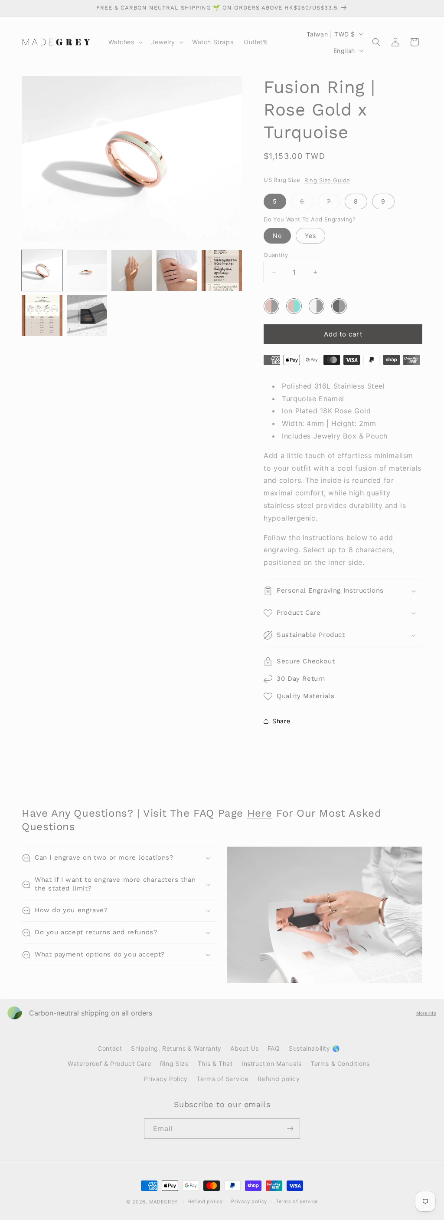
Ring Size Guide (327, 180)
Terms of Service (222, 1078)
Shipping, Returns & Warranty (176, 1048)
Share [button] (281, 721)
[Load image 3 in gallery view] (131, 270)
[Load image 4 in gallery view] (177, 270)
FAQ (274, 1048)
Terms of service (297, 1201)
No (277, 235)
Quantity (276, 254)
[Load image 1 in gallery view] (42, 270)
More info (426, 1013)
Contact (110, 1048)
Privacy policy (249, 1201)
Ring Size (174, 1063)
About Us (244, 1048)
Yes (310, 235)
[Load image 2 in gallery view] (87, 270)
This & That (215, 1063)
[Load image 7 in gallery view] (87, 315)
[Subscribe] (290, 1128)
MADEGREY (163, 1202)
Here (259, 813)
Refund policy (279, 1078)
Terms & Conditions (340, 1063)
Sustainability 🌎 (314, 1048)
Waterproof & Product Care (109, 1063)
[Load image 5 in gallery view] (222, 270)
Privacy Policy (165, 1078)
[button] (124, 42)
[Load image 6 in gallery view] (42, 315)
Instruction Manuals (271, 1063)
